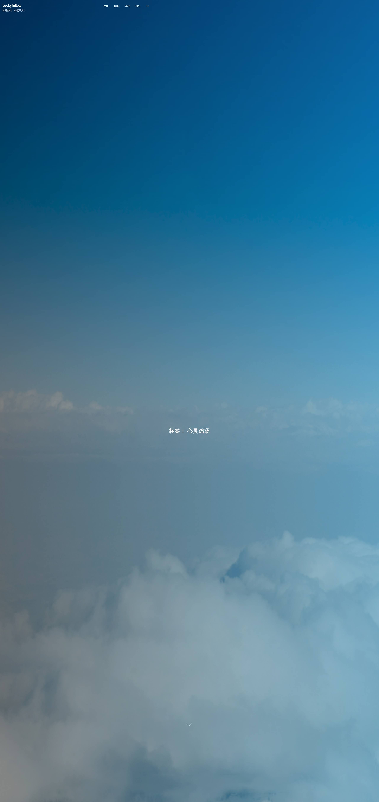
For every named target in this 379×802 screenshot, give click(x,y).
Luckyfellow (11, 5)
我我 (127, 6)
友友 (106, 6)
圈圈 (116, 6)
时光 (138, 6)
